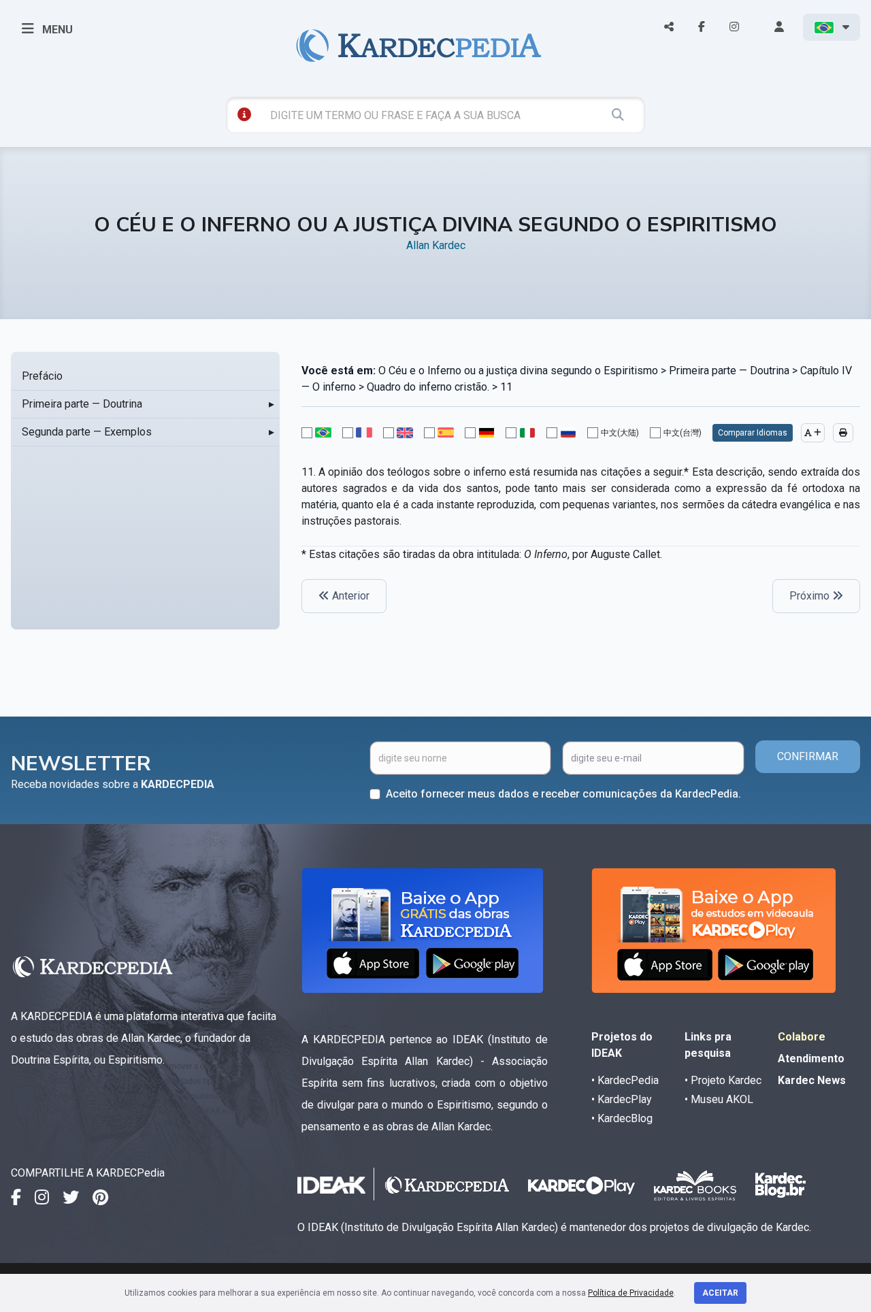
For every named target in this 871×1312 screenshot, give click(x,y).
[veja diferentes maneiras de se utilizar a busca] (244, 114)
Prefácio (42, 376)
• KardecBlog (622, 1118)
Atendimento (811, 1058)
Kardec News (812, 1080)
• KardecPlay (621, 1099)
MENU (56, 29)
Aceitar (720, 1293)
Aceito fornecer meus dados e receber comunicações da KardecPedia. (563, 793)
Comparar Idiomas (752, 433)
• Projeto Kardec (723, 1080)
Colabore (801, 1036)
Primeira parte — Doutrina (82, 403)
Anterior (349, 595)
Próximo (810, 595)
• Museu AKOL (719, 1099)
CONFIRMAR (807, 756)
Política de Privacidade (631, 1293)
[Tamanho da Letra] (813, 432)
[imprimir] (843, 432)
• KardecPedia (625, 1080)
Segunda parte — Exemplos (87, 431)
